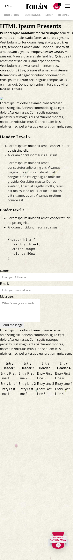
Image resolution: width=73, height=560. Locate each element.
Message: (7, 296)
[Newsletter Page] (58, 541)
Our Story (11, 15)
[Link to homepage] (36, 6)
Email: (4, 283)
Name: (5, 271)
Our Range (33, 15)
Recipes (63, 15)
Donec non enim (30, 84)
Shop (49, 15)
